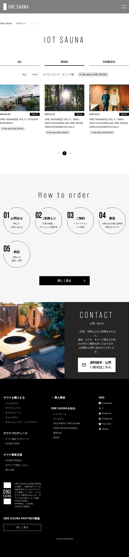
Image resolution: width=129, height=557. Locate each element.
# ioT (35, 74)
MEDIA (64, 62)
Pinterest (106, 413)
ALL (20, 62)
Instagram (107, 418)
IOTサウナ (21, 23)
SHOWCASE (109, 62)
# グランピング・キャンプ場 (59, 74)
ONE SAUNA (6, 23)
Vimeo (105, 429)
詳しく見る (64, 280)
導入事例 (59, 397)
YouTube (106, 423)
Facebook (107, 403)
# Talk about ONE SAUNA (93, 74)
